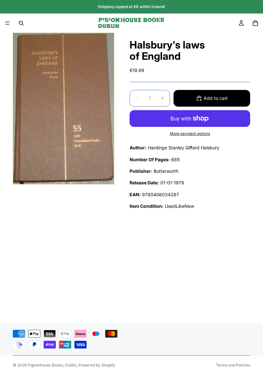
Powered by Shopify (97, 365)
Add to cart (216, 98)
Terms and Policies (233, 365)
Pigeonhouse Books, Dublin (52, 365)
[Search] (21, 23)
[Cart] (255, 23)
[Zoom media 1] (63, 108)
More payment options (190, 133)
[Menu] (7, 23)
